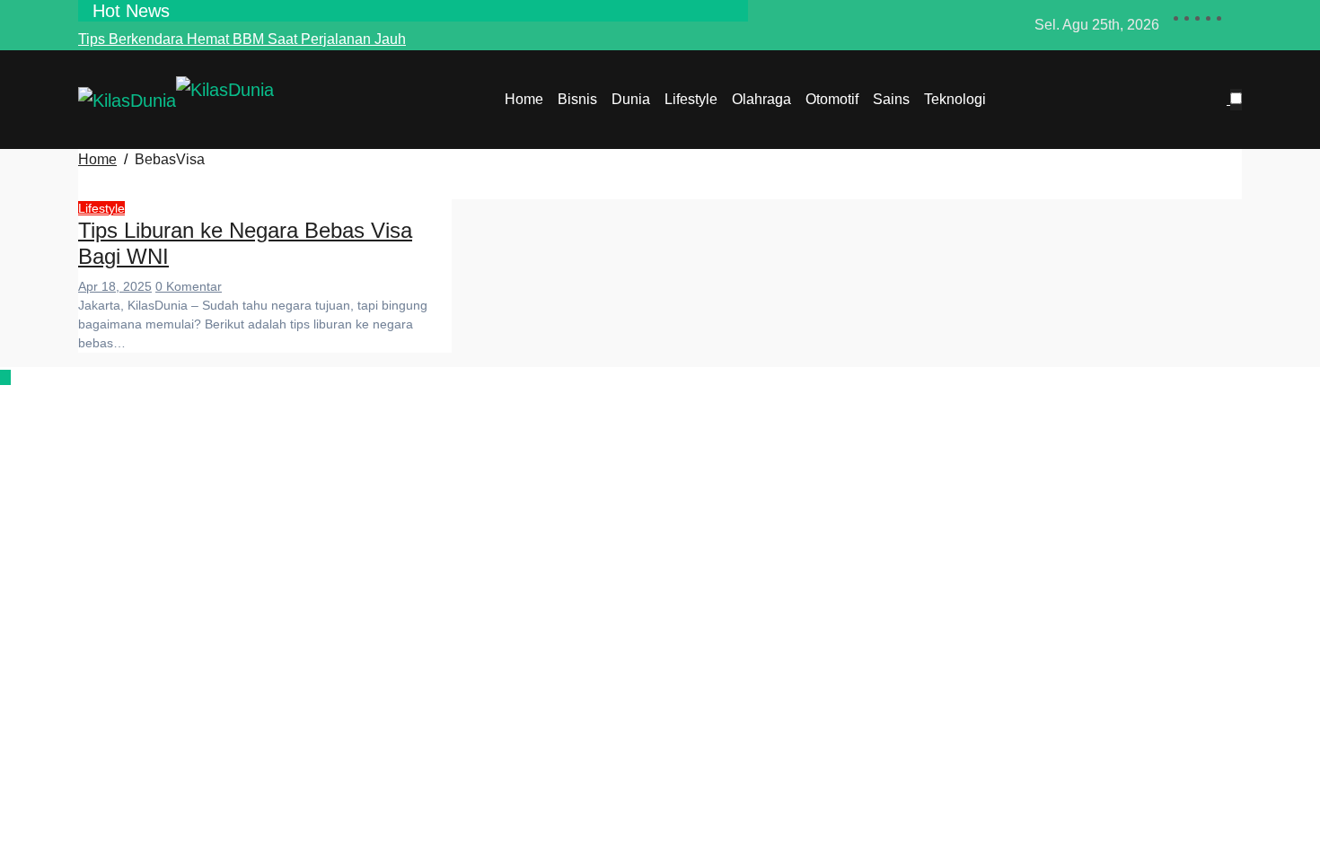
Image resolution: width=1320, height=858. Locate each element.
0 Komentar (188, 286)
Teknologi (955, 99)
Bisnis (577, 99)
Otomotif (831, 99)
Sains (891, 99)
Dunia (631, 99)
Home (524, 99)
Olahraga (761, 99)
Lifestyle (690, 99)
